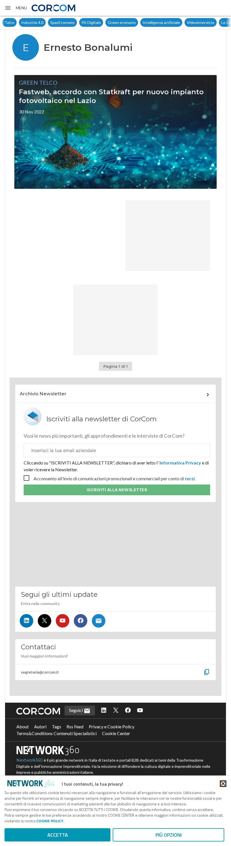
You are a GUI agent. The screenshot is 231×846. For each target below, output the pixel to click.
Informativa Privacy (180, 462)
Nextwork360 (29, 760)
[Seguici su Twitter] (44, 621)
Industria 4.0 (32, 22)
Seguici (76, 710)
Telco (9, 22)
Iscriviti (117, 489)
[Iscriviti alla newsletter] (98, 621)
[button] (16, 8)
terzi (190, 478)
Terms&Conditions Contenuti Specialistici (56, 733)
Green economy (122, 22)
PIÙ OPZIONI (169, 835)
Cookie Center (116, 733)
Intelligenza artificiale (161, 22)
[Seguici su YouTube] (62, 621)
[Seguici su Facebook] (80, 621)
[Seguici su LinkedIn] (26, 621)
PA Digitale (91, 22)
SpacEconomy (62, 22)
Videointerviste (200, 22)
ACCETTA (57, 835)
